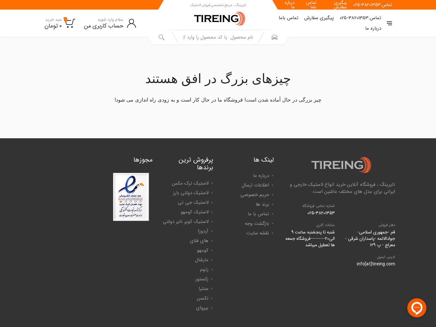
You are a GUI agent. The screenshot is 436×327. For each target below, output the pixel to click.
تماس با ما (258, 214)
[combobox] (218, 37)
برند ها (262, 204)
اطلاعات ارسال (255, 185)
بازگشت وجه (257, 223)
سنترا (203, 289)
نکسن (202, 298)
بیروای (202, 308)
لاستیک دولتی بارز (190, 193)
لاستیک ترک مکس (190, 183)
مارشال (201, 260)
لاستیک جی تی (193, 202)
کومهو (202, 250)
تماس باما (311, 5)
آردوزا (203, 231)
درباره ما (290, 5)
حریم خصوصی (254, 195)
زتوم (204, 269)
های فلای (199, 241)
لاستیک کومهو (194, 212)
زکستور (201, 279)
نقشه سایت (257, 233)
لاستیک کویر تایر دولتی (185, 221)
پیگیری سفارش (340, 5)
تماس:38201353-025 (372, 4)
